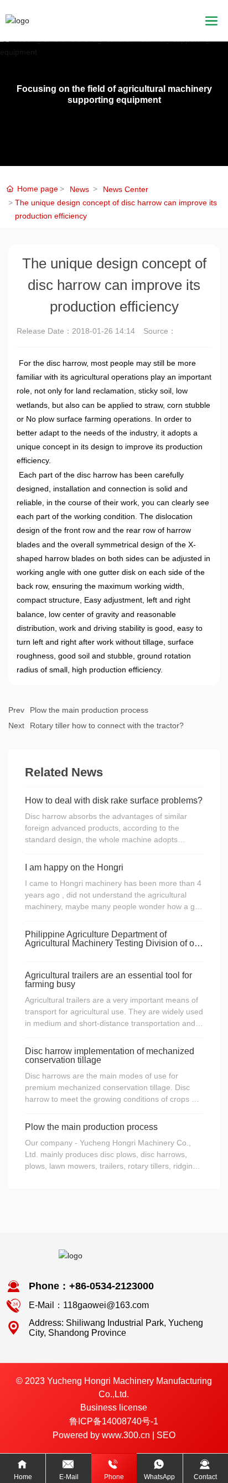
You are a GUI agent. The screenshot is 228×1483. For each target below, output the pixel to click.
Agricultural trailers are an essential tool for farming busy (108, 980)
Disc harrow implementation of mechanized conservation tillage (109, 1055)
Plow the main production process (89, 710)
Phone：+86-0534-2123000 (91, 1286)
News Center (125, 189)
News (79, 189)
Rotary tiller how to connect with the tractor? (107, 725)
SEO (166, 1435)
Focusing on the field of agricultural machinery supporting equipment (114, 94)
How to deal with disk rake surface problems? (114, 800)
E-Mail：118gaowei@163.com (89, 1305)
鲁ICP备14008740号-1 (113, 1421)
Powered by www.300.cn (101, 1435)
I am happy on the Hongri (74, 867)
